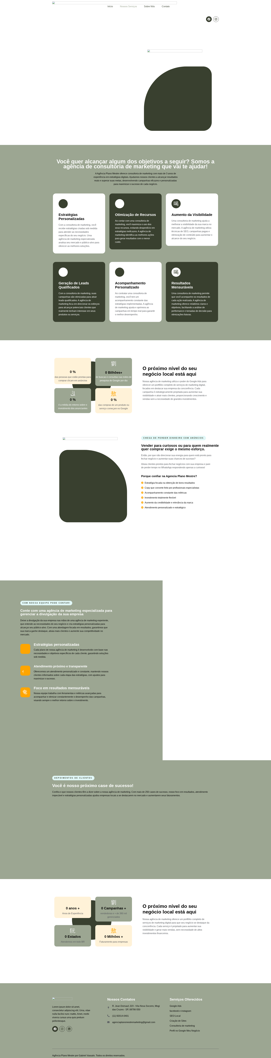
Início (110, 6)
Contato (166, 6)
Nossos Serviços (128, 6)
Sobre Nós (149, 6)
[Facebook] (209, 19)
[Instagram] (216, 19)
